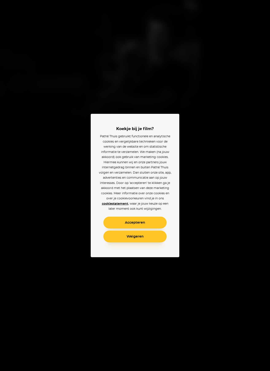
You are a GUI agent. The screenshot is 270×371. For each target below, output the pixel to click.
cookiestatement (115, 203)
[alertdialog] (135, 185)
